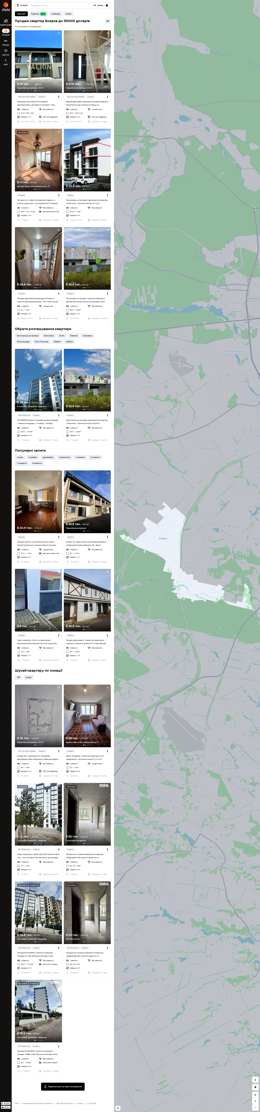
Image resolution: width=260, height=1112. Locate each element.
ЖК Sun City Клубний (26, 97)
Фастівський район (65, 1103)
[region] (187, 556)
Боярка (42, 97)
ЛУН (17, 1103)
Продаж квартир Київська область (38, 1103)
